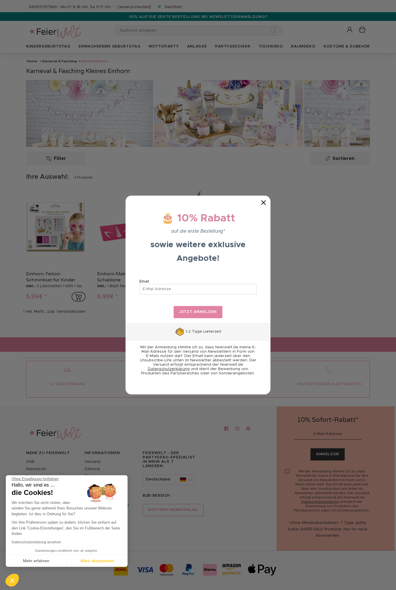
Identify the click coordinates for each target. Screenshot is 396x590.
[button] (12, 580)
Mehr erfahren (36, 560)
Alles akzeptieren (97, 560)
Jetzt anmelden (198, 312)
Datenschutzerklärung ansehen (36, 542)
